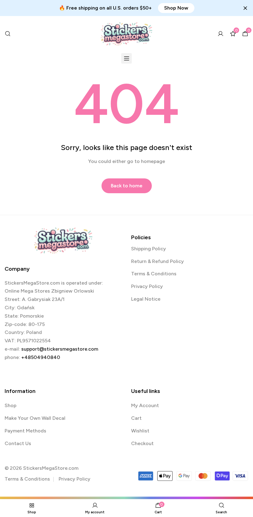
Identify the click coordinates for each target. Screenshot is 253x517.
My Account (145, 405)
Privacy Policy (147, 286)
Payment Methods (25, 431)
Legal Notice (145, 299)
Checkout (142, 443)
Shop (10, 405)
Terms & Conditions (153, 274)
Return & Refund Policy (157, 261)
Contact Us (18, 443)
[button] (176, 8)
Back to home (127, 186)
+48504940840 (40, 357)
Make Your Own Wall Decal (35, 418)
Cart (136, 418)
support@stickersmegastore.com (59, 349)
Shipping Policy (148, 249)
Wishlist (140, 431)
